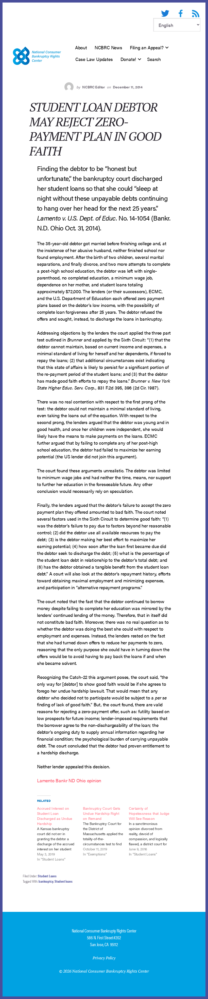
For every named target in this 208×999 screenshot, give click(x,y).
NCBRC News (108, 47)
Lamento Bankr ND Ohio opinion (69, 780)
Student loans (63, 881)
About (81, 47)
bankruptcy (46, 881)
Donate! (128, 59)
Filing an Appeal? (147, 47)
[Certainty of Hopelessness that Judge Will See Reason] (152, 831)
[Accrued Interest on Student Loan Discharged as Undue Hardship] (60, 834)
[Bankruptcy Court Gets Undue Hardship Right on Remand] (106, 831)
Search (154, 59)
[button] (166, 47)
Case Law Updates (94, 59)
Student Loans (47, 875)
